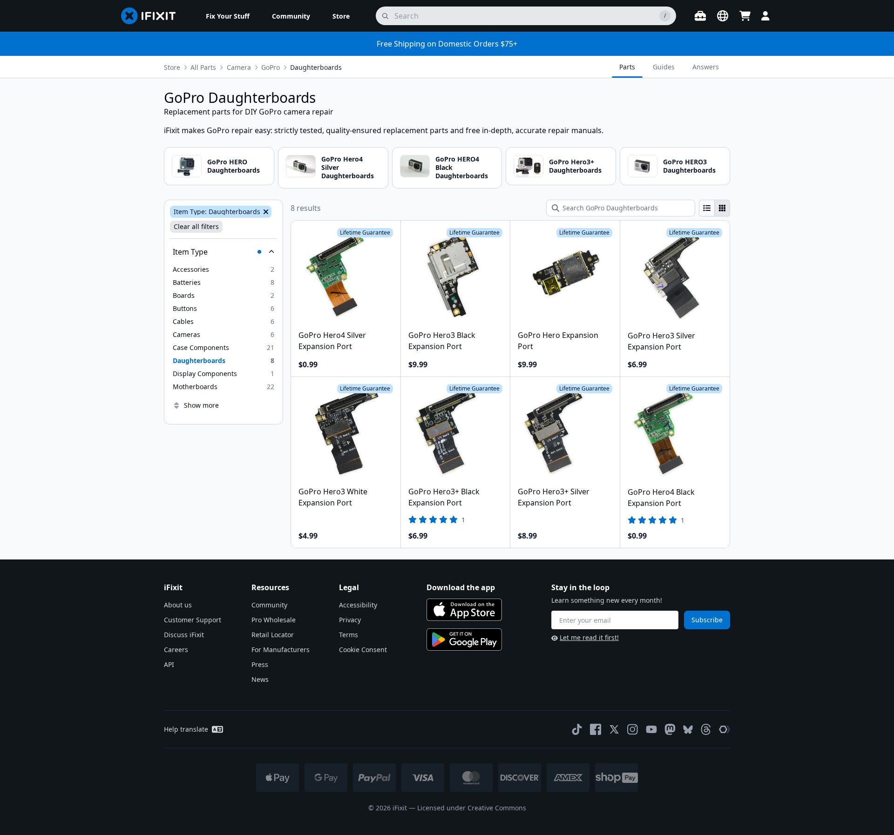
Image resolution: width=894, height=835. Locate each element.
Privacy (350, 619)
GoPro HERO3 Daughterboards (689, 166)
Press (259, 664)
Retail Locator (272, 634)
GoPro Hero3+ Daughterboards (575, 166)
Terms (348, 634)
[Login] (765, 15)
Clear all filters (196, 226)
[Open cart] (745, 16)
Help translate (186, 729)
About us (178, 604)
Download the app (461, 587)
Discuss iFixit (184, 634)
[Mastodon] (670, 729)
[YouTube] (651, 729)
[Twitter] (614, 729)
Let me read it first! (589, 637)
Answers (705, 66)
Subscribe (707, 619)
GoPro (270, 67)
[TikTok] (576, 729)
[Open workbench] (700, 16)
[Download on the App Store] (464, 610)
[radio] (707, 208)
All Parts (203, 67)
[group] (714, 208)
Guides (664, 66)
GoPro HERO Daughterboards (233, 166)
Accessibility (358, 604)
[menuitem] (228, 16)
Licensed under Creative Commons (471, 807)
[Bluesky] (688, 729)
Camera (239, 67)
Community (269, 604)
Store (172, 67)
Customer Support (192, 619)
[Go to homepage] (152, 15)
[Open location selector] (722, 16)
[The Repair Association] (724, 729)
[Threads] (705, 729)
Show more (201, 405)
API (169, 664)
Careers (176, 649)
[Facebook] (595, 729)
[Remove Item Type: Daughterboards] (265, 211)
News (260, 679)
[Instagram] (632, 729)
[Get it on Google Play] (464, 639)
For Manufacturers (280, 649)
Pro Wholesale (273, 619)
